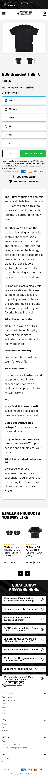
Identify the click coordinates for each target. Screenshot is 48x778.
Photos (4, 741)
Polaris (4, 724)
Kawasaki (5, 731)
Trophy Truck (7, 697)
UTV (3, 710)
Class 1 (4, 704)
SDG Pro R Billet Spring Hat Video (14, 748)
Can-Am (5, 727)
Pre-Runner (6, 714)
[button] (44, 14)
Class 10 (5, 707)
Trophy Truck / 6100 (9, 700)
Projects (5, 761)
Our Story (5, 758)
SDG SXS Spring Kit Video (11, 744)
